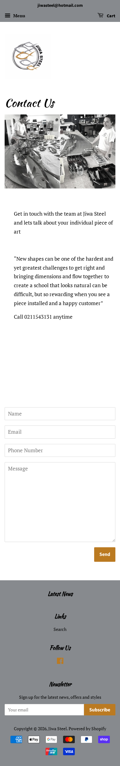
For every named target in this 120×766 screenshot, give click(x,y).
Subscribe (99, 709)
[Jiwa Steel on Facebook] (60, 662)
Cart (110, 16)
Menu (18, 16)
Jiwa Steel (57, 728)
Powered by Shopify (87, 728)
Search (60, 629)
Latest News (60, 594)
